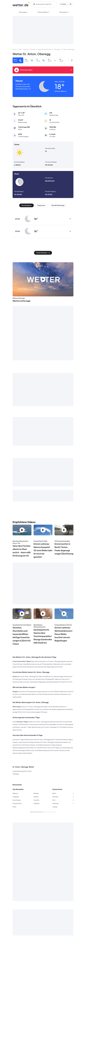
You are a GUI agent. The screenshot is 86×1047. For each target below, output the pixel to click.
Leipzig (54, 807)
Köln (53, 800)
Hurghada (16, 797)
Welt (20, 49)
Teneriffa (36, 800)
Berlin (54, 793)
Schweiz (32, 49)
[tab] (26, 205)
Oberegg (57, 49)
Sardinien (36, 803)
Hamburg (55, 803)
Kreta (14, 807)
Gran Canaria (17, 800)
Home (15, 49)
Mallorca (15, 793)
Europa (26, 49)
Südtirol (36, 797)
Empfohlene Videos (24, 522)
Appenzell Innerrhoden (44, 49)
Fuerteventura (17, 803)
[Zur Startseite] (21, 4)
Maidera (36, 793)
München (55, 797)
